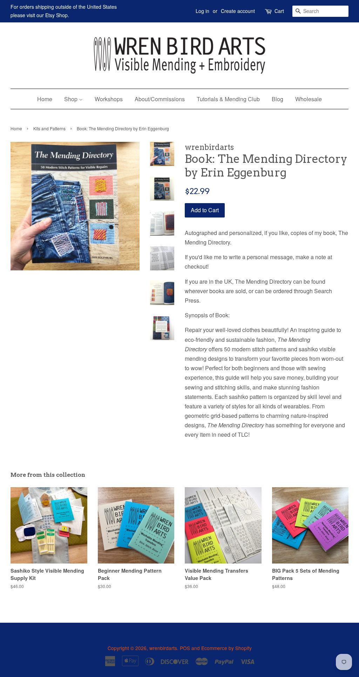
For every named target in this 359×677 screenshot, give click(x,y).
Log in (202, 10)
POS (185, 647)
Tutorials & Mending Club (228, 99)
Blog (277, 99)
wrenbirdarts (163, 647)
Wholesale (308, 99)
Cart (279, 10)
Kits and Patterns (49, 128)
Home (44, 99)
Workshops (109, 99)
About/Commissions (160, 99)
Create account (238, 10)
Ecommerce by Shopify (226, 647)
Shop (71, 99)
